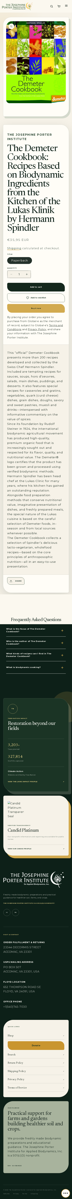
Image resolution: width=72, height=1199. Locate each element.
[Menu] (66, 5)
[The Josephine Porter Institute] (24, 6)
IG (7, 912)
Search (36, 1055)
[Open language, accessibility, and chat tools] (65, 1193)
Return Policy (36, 1063)
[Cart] (59, 6)
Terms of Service (36, 1088)
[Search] (51, 6)
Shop (36, 1036)
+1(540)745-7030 (15, 1006)
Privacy (16, 1193)
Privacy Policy (36, 1079)
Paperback (19, 260)
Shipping (14, 248)
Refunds (6, 1193)
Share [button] (18, 581)
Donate (36, 1045)
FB (16, 912)
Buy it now (36, 308)
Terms (24, 1193)
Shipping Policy (36, 1071)
